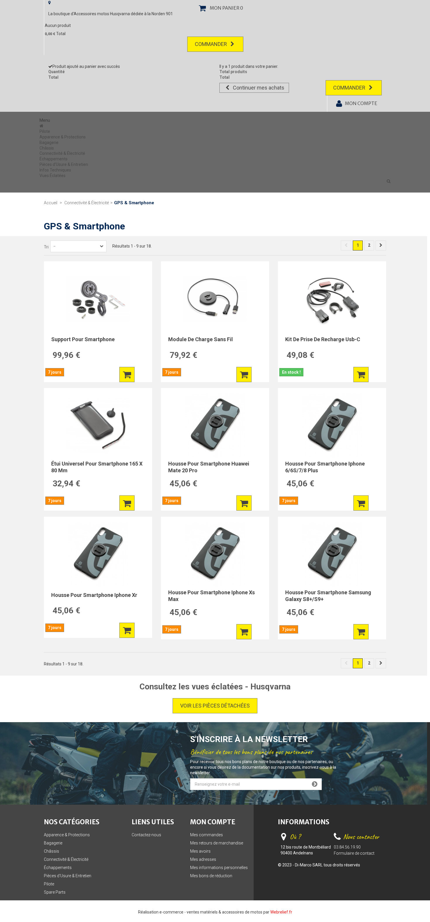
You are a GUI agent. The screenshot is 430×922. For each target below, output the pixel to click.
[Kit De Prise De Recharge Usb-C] (332, 299)
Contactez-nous (146, 834)
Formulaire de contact (354, 853)
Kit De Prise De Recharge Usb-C (322, 339)
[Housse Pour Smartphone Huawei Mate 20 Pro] (215, 426)
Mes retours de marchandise (216, 843)
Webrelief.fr (281, 912)
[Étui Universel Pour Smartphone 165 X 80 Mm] (98, 426)
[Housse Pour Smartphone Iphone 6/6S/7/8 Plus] (332, 426)
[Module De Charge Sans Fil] (215, 299)
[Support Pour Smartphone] (98, 299)
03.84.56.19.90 (347, 847)
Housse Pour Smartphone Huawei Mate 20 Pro (208, 467)
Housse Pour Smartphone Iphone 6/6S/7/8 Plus (325, 467)
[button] (389, 181)
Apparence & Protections (62, 137)
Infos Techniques (55, 170)
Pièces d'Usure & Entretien (63, 164)
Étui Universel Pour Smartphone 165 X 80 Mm (96, 467)
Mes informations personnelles (219, 867)
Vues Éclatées (52, 175)
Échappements (53, 159)
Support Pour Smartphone (83, 339)
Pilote (44, 131)
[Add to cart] (127, 374)
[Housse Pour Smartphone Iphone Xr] (98, 554)
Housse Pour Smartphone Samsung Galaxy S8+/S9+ (328, 595)
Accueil (50, 202)
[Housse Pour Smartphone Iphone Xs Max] (215, 554)
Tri (46, 247)
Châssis (46, 148)
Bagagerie (49, 142)
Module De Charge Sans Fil (200, 339)
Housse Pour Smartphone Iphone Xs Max (211, 595)
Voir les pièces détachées (215, 706)
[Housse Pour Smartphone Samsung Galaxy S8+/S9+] (332, 554)
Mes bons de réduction (211, 875)
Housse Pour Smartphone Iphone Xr (94, 595)
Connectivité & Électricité (62, 153)
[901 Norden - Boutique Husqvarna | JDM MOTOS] (41, 125)
